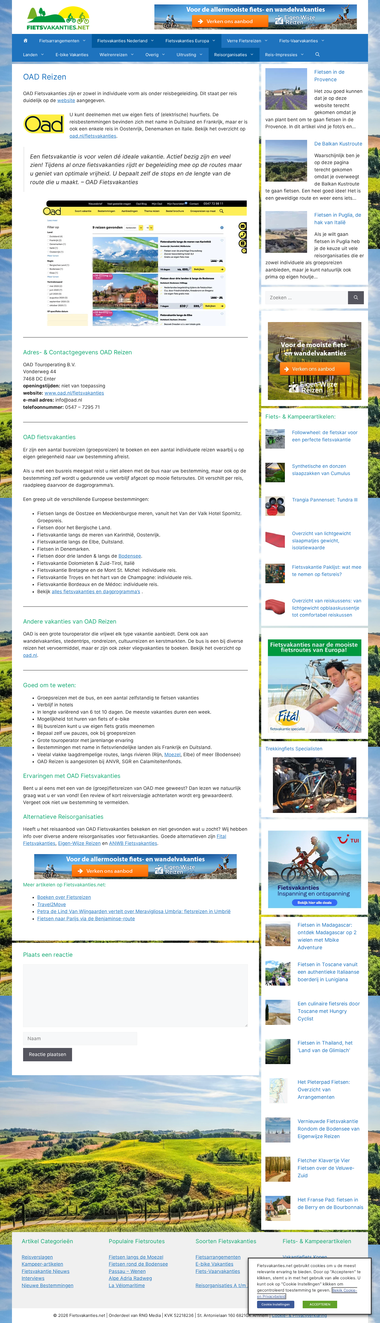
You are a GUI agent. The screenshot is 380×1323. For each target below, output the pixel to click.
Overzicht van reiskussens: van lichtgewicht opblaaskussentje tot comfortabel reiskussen (326, 608)
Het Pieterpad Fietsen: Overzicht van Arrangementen (324, 1089)
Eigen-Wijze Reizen (79, 843)
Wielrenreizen (113, 54)
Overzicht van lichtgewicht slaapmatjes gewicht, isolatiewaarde (321, 540)
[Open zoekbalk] (317, 55)
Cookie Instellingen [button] (275, 1304)
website (66, 100)
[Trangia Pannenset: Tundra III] (275, 512)
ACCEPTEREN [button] (320, 1304)
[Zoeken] (356, 298)
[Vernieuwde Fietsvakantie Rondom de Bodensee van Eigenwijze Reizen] (277, 1138)
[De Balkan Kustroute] (286, 177)
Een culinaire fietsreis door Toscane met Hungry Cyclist (329, 1011)
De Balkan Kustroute (338, 144)
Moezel (172, 754)
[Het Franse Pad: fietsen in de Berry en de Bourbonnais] (277, 1217)
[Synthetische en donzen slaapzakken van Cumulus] (275, 478)
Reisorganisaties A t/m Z (223, 1285)
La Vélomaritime (127, 1285)
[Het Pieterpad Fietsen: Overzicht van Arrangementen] (277, 1099)
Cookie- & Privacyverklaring (299, 1315)
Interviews (33, 1278)
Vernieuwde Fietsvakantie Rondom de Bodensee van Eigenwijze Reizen (329, 1128)
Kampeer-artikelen (42, 1264)
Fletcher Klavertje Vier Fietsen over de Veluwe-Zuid (326, 1168)
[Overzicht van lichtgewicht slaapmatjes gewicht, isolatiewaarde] (275, 546)
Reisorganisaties (230, 54)
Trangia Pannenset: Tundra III (324, 500)
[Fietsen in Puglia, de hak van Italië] (286, 249)
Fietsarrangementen (59, 40)
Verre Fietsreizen (244, 40)
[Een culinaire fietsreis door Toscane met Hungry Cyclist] (277, 1021)
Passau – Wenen (127, 1271)
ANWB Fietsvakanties (133, 843)
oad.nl (30, 655)
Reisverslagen (37, 1257)
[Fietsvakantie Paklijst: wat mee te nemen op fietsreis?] (275, 579)
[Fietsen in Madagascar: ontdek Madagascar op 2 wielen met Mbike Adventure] (277, 942)
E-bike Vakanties (72, 54)
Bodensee (130, 556)
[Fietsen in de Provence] (286, 106)
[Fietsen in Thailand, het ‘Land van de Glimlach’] (277, 1060)
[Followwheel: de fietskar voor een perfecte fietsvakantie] (275, 445)
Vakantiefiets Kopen (305, 1257)
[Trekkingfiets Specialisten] (314, 809)
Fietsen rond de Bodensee (138, 1264)
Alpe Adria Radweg (130, 1278)
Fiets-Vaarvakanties (298, 40)
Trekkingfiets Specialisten (293, 748)
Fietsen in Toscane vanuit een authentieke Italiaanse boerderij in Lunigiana (328, 971)
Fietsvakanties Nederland (122, 40)
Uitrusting (186, 54)
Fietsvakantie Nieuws (46, 1271)
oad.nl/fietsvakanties (93, 136)
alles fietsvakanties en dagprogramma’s (96, 591)
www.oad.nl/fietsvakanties (74, 393)
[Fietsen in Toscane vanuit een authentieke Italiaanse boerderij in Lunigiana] (277, 982)
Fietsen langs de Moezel (136, 1257)
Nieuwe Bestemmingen (47, 1285)
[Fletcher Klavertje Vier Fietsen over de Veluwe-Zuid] (277, 1178)
